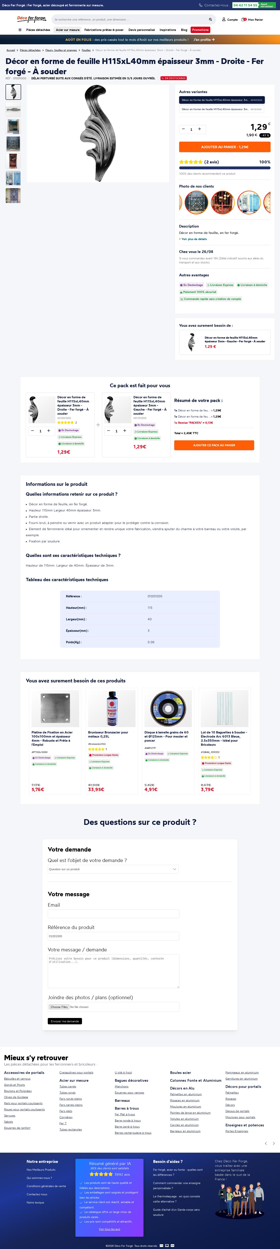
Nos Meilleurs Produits (41, 1169)
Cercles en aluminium (184, 1125)
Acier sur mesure (67, 30)
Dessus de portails (237, 1111)
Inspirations (168, 30)
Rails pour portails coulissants (23, 1103)
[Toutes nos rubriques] (20, 30)
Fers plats (65, 1111)
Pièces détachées (38, 30)
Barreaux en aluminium (185, 1131)
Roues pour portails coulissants (24, 1109)
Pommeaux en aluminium (242, 1072)
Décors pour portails (243, 1086)
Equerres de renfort (17, 1127)
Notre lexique (35, 1202)
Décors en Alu (182, 1088)
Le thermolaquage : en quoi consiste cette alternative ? (176, 1198)
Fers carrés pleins (71, 1105)
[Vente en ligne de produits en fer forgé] (32, 19)
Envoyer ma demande (65, 1021)
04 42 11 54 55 (245, 5)
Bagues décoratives (131, 1080)
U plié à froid (123, 1072)
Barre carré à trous (127, 1126)
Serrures (9, 1115)
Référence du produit (71, 927)
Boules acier (180, 1072)
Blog (184, 30)
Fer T (63, 1123)
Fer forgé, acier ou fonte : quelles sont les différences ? (178, 1172)
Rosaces (230, 1098)
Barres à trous (127, 1108)
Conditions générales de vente (46, 1186)
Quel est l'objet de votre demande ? (87, 860)
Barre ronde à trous (128, 1120)
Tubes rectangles (70, 1129)
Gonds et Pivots (14, 1084)
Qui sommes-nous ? (39, 1178)
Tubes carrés (67, 1086)
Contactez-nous (37, 1194)
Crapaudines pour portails (76, 1072)
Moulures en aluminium (185, 1106)
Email (54, 905)
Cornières (65, 1117)
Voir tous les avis (109, 1229)
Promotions (200, 30)
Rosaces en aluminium (184, 1100)
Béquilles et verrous (17, 1078)
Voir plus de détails (194, 239)
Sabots (8, 1121)
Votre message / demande (77, 950)
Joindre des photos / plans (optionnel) (90, 997)
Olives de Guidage (16, 1097)
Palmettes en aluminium (186, 1094)
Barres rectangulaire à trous (133, 1132)
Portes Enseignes (236, 1131)
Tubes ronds (67, 1092)
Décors (230, 1105)
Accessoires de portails (24, 1072)
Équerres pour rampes (129, 1092)
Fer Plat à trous (125, 1114)
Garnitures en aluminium (241, 1078)
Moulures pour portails (240, 1117)
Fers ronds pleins (70, 1098)
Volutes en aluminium (184, 1118)
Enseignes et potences (244, 1125)
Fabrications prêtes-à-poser (104, 30)
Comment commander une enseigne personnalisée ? (176, 1185)
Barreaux (122, 1100)
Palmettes (232, 1092)
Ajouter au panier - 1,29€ (224, 147)
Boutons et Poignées (18, 1091)
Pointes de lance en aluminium (190, 1112)
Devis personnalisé (142, 30)
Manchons (122, 1086)
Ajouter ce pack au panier (214, 445)
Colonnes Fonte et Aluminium (195, 1080)
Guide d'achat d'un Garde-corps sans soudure (176, 1212)
